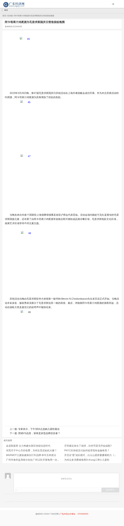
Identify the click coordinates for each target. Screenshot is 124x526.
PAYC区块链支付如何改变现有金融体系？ (86, 450)
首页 (4, 16)
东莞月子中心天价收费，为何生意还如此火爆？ (31, 450)
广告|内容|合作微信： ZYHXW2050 (74, 514)
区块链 (10, 16)
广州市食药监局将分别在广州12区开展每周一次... (32, 460)
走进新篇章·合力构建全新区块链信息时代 (28, 445)
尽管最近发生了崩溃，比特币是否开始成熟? (88, 445)
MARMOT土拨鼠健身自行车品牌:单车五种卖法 (31, 455)
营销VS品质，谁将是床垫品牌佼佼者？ (39, 433)
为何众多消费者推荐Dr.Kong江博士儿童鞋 (86, 460)
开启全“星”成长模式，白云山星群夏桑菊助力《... (90, 455)
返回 (6, 10)
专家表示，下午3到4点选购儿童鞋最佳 (39, 429)
